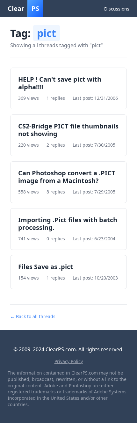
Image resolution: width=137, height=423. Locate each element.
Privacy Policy (68, 361)
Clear (23, 8)
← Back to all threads (32, 316)
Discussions (116, 9)
